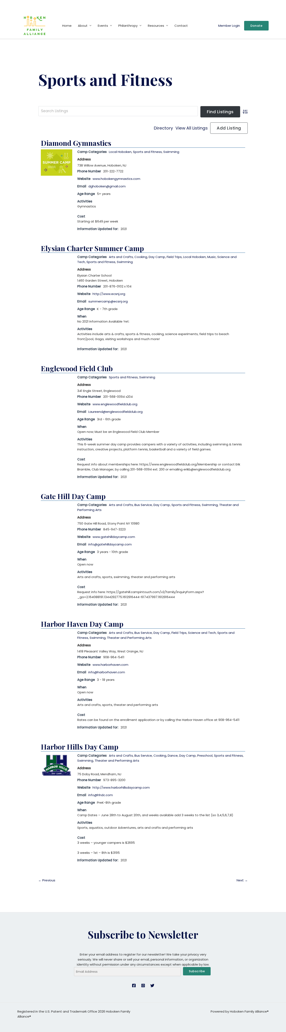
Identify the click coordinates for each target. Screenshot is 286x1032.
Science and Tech (202, 632)
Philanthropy (128, 25)
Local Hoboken (120, 152)
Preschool (205, 755)
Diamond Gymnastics (76, 143)
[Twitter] (152, 986)
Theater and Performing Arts (129, 637)
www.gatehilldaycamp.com (114, 537)
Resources (156, 25)
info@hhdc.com (100, 795)
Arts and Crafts (121, 257)
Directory (163, 128)
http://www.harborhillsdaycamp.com (121, 787)
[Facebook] (134, 986)
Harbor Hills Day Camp (79, 746)
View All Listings (191, 128)
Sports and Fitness (147, 152)
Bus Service (143, 505)
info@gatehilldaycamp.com (110, 544)
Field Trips (174, 257)
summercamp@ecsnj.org (108, 301)
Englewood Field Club (77, 368)
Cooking (140, 257)
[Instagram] (143, 986)
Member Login (229, 25)
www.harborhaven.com (110, 664)
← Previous (46, 880)
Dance (173, 755)
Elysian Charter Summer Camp (92, 248)
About (83, 25)
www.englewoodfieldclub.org (115, 404)
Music (211, 257)
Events (103, 25)
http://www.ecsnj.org (109, 294)
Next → (242, 880)
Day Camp (157, 257)
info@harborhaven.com (106, 672)
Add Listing (229, 128)
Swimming (171, 152)
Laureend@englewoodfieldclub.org (115, 411)
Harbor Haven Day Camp (82, 624)
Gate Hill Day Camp (73, 496)
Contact (181, 25)
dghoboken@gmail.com (107, 186)
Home (67, 25)
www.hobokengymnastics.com (116, 179)
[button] (256, 26)
